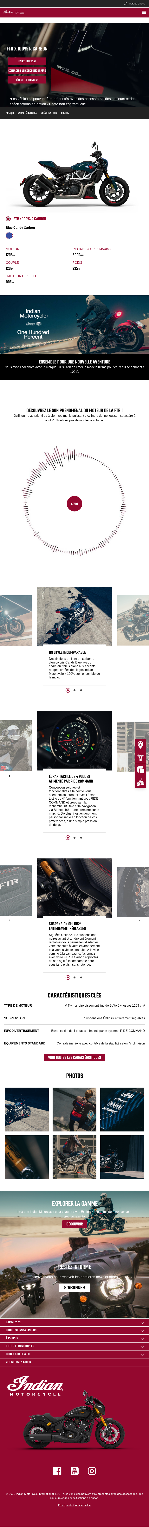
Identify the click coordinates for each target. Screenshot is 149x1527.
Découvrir (74, 1224)
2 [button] (74, 690)
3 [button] (81, 690)
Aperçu (10, 113)
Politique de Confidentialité (74, 1505)
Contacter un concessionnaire (27, 70)
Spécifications (49, 113)
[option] (74, 637)
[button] (9, 640)
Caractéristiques (27, 113)
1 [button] (68, 690)
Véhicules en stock (27, 80)
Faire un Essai (27, 61)
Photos (65, 113)
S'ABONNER (74, 1288)
